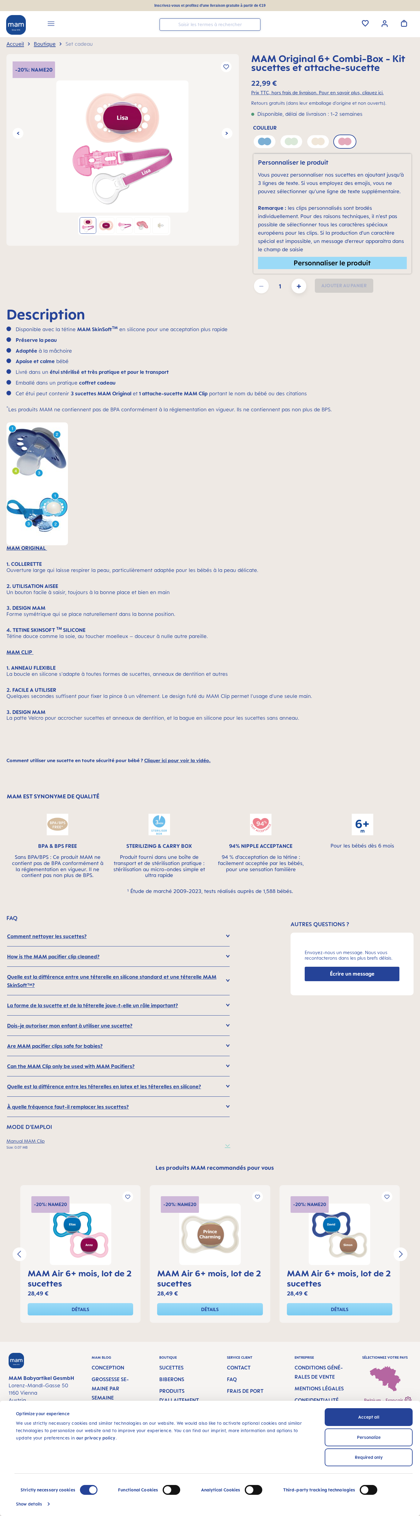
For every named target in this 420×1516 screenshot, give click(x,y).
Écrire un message (352, 974)
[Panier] (404, 23)
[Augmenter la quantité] (298, 286)
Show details (29, 1503)
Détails (80, 1309)
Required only (369, 1457)
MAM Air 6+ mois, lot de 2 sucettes (80, 1278)
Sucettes (171, 1368)
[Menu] (51, 24)
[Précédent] (18, 133)
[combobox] (210, 24)
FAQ (232, 1379)
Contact (239, 1368)
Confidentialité (317, 1400)
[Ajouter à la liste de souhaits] (226, 66)
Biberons (171, 1379)
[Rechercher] (254, 24)
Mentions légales (319, 1388)
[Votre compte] (384, 23)
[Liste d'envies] (365, 23)
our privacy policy (96, 1437)
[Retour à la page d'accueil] (16, 25)
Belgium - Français (384, 1400)
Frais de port (245, 1391)
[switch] (171, 1490)
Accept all (368, 1417)
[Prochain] (227, 133)
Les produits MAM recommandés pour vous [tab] (215, 1167)
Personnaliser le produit (332, 263)
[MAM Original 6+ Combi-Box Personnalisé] (122, 146)
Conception (108, 1368)
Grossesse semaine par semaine (110, 1388)
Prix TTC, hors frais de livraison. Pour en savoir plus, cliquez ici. (317, 92)
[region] (122, 150)
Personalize (369, 1437)
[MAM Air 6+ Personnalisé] (80, 1234)
